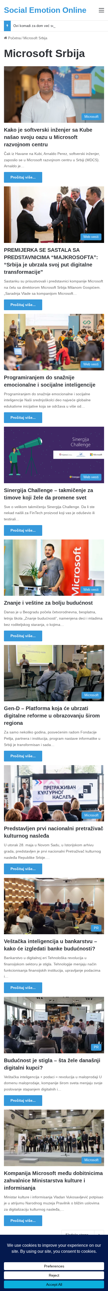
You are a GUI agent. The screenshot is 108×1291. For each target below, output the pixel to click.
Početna (14, 38)
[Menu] (101, 12)
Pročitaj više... (23, 177)
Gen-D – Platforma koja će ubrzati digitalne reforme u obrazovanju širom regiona (52, 715)
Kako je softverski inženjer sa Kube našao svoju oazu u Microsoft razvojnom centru (48, 137)
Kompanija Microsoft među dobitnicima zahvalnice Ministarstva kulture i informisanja (53, 1180)
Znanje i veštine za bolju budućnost (48, 603)
